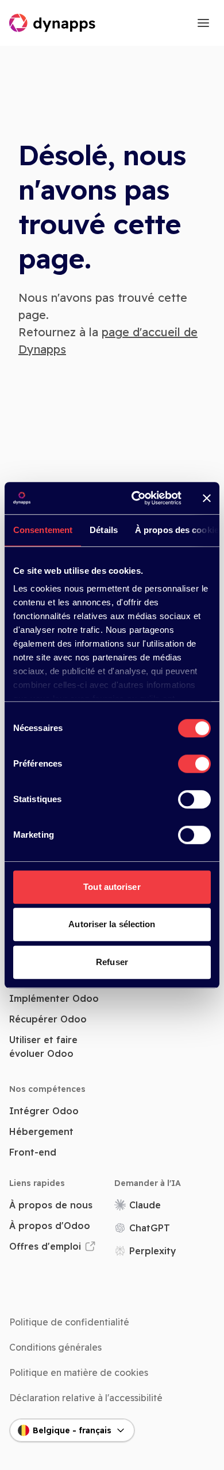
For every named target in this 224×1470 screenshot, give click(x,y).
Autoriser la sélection (111, 924)
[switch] (194, 764)
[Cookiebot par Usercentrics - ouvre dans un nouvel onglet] (135, 498)
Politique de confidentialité (69, 1322)
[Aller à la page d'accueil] (52, 23)
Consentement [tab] (42, 530)
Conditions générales (55, 1347)
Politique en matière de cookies (78, 1372)
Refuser (112, 962)
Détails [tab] (104, 530)
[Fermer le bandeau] (207, 498)
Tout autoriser (111, 887)
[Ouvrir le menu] (203, 22)
